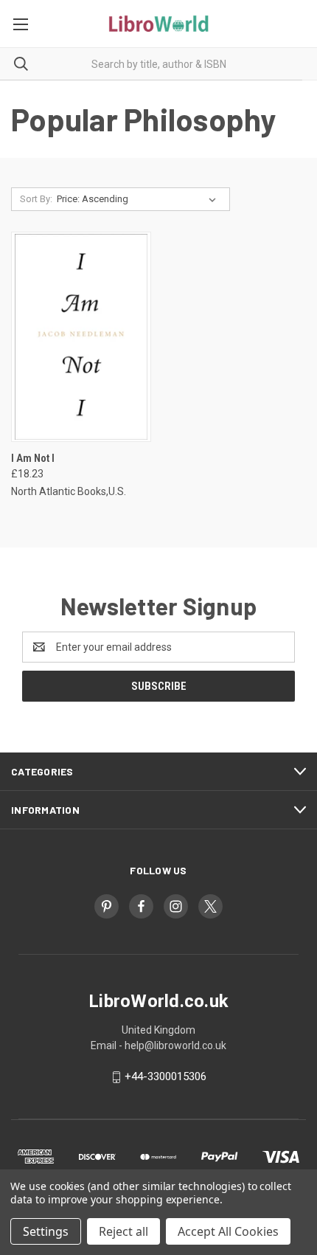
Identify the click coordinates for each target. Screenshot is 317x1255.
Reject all (123, 1231)
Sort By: (36, 198)
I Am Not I (33, 458)
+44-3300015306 (165, 1076)
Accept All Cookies (228, 1231)
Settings (46, 1231)
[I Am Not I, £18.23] (81, 337)
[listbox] (139, 199)
